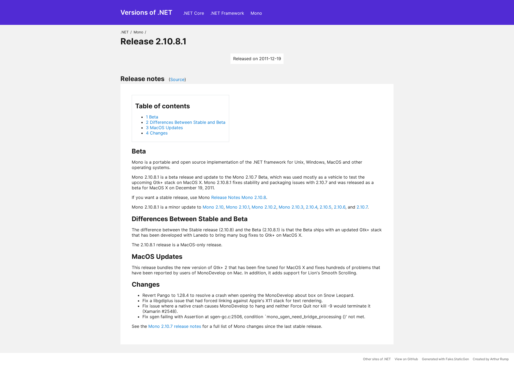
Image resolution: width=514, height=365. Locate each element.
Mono (256, 13)
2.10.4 (311, 207)
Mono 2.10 (213, 207)
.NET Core (193, 13)
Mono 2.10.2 (264, 207)
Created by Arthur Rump (491, 359)
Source (177, 79)
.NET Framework (227, 13)
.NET (124, 32)
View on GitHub (406, 359)
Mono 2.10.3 (291, 207)
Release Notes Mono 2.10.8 (238, 197)
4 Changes (157, 133)
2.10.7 (362, 207)
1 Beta (152, 117)
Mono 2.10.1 (237, 207)
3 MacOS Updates (164, 127)
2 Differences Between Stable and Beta (185, 122)
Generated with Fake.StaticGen (445, 359)
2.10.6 (339, 207)
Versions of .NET (146, 12)
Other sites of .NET (377, 359)
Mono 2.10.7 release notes (174, 326)
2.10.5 (325, 207)
